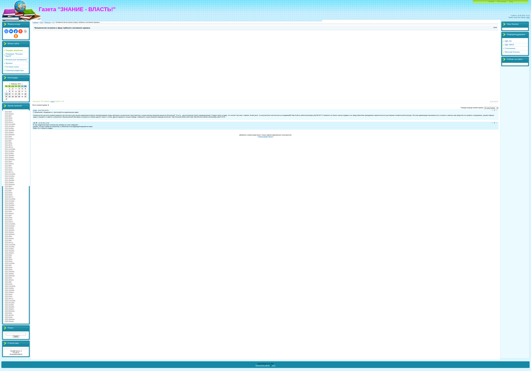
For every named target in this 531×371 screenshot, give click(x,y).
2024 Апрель (9, 315)
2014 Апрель (9, 213)
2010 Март (8, 111)
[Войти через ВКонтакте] (11, 31)
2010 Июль (8, 120)
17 (16, 94)
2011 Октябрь (9, 151)
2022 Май (8, 282)
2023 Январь (9, 292)
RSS (528, 17)
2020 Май (8, 265)
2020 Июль (8, 269)
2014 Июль (8, 219)
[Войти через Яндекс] (20, 31)
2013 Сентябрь (10, 199)
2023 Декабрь (9, 306)
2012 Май (8, 165)
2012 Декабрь (9, 180)
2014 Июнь (8, 217)
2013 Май (8, 190)
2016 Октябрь (10, 263)
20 (25, 94)
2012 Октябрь (10, 176)
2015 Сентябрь (10, 244)
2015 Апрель (9, 238)
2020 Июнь (8, 267)
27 (25, 96)
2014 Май (8, 215)
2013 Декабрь (9, 205)
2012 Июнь (8, 167)
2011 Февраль (10, 134)
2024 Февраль (10, 311)
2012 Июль (8, 169)
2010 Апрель (9, 113)
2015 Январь (9, 232)
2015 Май (8, 240)
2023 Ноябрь (9, 304)
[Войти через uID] (6, 31)
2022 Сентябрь (10, 286)
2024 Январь (9, 309)
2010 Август (9, 122)
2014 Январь (9, 207)
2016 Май (8, 257)
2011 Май (8, 140)
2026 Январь (9, 321)
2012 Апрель (9, 163)
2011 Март (8, 136)
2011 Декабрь (9, 155)
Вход (511, 1)
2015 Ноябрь (9, 248)
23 (13, 96)
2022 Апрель (9, 279)
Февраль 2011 (16, 84)
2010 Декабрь (9, 130)
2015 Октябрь (10, 246)
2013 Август (9, 196)
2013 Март (8, 186)
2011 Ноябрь (9, 153)
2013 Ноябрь (9, 203)
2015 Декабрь (9, 250)
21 (6, 96)
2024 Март (8, 313)
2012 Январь (9, 157)
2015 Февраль (10, 234)
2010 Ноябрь (9, 128)
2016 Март (8, 255)
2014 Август (9, 221)
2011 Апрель (9, 138)
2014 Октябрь (10, 226)
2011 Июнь (8, 143)
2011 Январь (9, 132)
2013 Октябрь (10, 201)
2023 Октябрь (10, 302)
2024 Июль (8, 317)
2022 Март (8, 277)
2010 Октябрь (10, 126)
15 (9, 94)
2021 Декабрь (9, 271)
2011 (41, 22)
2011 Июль (8, 145)
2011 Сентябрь (10, 149)
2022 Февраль (10, 275)
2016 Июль (8, 261)
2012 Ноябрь (9, 178)
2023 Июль (8, 296)
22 (9, 96)
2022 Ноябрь (9, 288)
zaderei (52, 101)
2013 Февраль (10, 184)
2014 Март (8, 211)
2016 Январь (9, 253)
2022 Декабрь (9, 290)
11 (19, 91)
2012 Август (9, 172)
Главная (491, 1)
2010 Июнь (8, 118)
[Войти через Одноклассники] (16, 36)
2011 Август (9, 147)
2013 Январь (9, 182)
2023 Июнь (8, 294)
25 (19, 96)
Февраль (48, 22)
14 (6, 94)
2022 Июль (8, 284)
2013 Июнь (8, 192)
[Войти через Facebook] (16, 31)
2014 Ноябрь (9, 228)
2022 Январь (9, 273)
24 (16, 96)
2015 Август (9, 242)
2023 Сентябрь (10, 300)
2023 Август (9, 298)
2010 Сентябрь (10, 124)
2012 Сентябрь (10, 174)
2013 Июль (8, 194)
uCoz (273, 365)
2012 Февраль (10, 159)
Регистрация (501, 1)
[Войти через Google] (25, 31)
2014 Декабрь (9, 230)
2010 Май (8, 116)
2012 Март (8, 161)
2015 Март (8, 236)
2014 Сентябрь (10, 223)
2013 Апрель (9, 188)
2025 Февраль (10, 319)
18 (19, 94)
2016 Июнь (8, 259)
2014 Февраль (10, 209)
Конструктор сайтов (263, 365)
